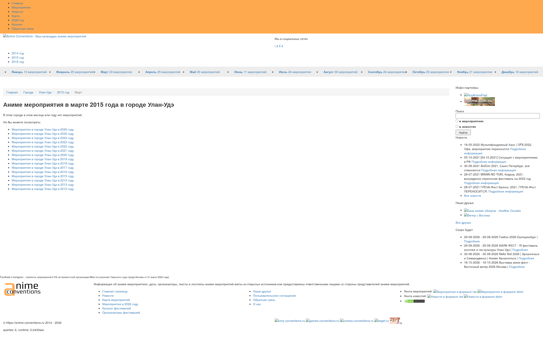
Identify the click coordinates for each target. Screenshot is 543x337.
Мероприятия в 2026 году (120, 304)
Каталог (17, 24)
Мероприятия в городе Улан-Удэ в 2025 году (43, 133)
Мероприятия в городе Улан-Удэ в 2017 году (43, 167)
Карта (16, 16)
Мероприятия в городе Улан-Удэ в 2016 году (43, 172)
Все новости (472, 195)
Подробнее (472, 241)
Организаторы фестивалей (121, 312)
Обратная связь (23, 28)
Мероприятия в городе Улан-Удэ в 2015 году (43, 176)
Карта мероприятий (116, 300)
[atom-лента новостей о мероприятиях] (483, 296)
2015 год (18, 57)
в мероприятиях (471, 121)
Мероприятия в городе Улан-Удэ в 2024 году (43, 138)
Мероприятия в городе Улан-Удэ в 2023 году (43, 142)
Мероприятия (21, 7)
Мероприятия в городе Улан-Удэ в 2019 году (43, 159)
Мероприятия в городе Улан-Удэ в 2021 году (43, 150)
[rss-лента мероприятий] (455, 291)
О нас (257, 304)
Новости (17, 11)
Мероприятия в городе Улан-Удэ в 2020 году (43, 155)
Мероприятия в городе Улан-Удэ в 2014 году (43, 180)
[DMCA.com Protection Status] (414, 301)
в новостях (467, 126)
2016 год (18, 61)
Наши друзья (262, 291)
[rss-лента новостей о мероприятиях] (445, 296)
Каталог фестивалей (116, 308)
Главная (17, 3)
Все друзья (463, 222)
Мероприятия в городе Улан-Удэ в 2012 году (43, 189)
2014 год (18, 53)
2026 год (18, 20)
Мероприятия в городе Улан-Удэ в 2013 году (43, 184)
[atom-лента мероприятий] (500, 291)
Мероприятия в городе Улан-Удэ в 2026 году (43, 129)
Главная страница (114, 291)
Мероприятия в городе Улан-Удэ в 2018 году (43, 163)
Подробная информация (489, 161)
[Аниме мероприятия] (22, 288)
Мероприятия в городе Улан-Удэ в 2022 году (43, 146)
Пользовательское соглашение (274, 295)
